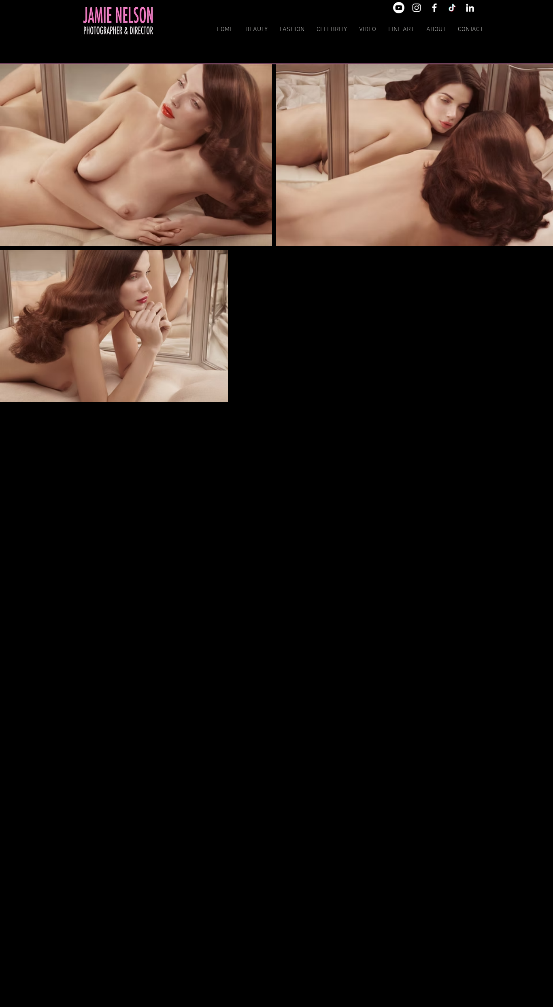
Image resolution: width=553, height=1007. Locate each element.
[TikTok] (452, 7)
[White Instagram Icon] (416, 7)
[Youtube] (398, 7)
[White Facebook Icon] (434, 7)
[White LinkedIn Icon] (470, 7)
